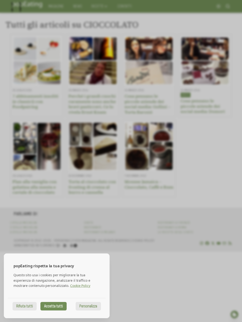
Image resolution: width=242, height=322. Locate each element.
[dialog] (57, 285)
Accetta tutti (53, 306)
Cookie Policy (80, 285)
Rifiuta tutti (24, 306)
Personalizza (88, 306)
